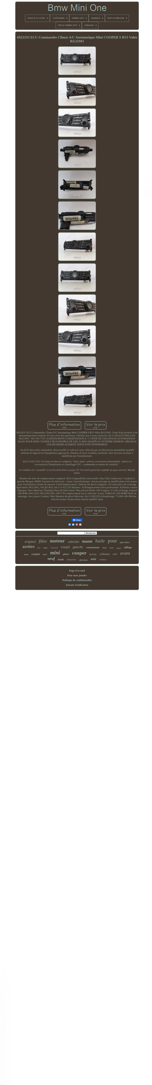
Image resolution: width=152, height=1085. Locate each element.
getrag (93, 554)
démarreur (71, 559)
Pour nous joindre (77, 575)
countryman (92, 547)
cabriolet (73, 541)
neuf (51, 558)
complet (35, 554)
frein (104, 548)
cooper (79, 553)
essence (102, 559)
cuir (115, 554)
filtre (43, 541)
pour (112, 540)
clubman (104, 554)
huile (100, 540)
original (30, 541)
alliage (128, 547)
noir (93, 559)
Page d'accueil (77, 570)
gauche (78, 547)
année (45, 548)
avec (45, 554)
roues (111, 548)
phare (66, 554)
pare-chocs (124, 542)
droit (26, 554)
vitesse (54, 548)
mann (87, 541)
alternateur (83, 560)
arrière (28, 546)
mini (55, 553)
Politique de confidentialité (77, 580)
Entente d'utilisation (77, 585)
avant (125, 553)
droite (61, 559)
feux (39, 548)
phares (119, 548)
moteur (57, 540)
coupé (65, 547)
